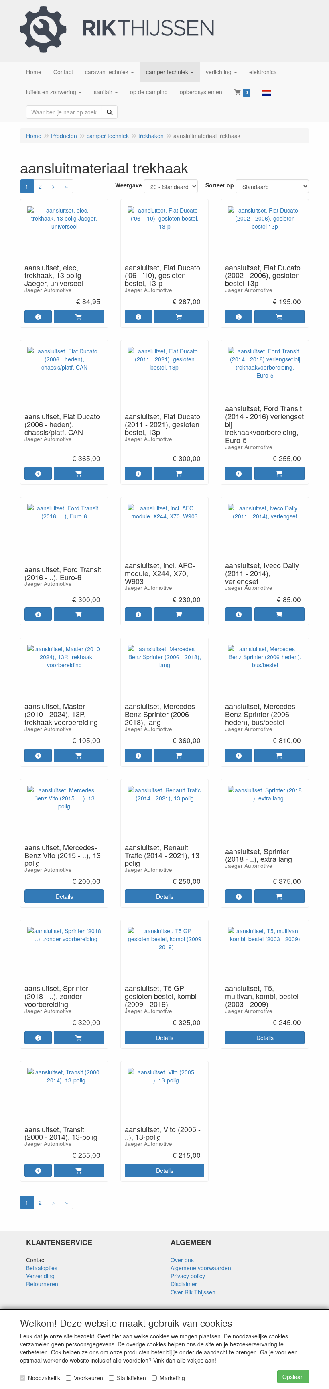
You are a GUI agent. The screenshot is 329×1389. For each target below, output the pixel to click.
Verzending (40, 1276)
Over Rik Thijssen (193, 1292)
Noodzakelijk (44, 1378)
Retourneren (42, 1284)
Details (64, 896)
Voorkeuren (88, 1378)
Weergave (128, 185)
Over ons (182, 1260)
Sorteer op (219, 185)
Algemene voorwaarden (201, 1268)
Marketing (172, 1378)
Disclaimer (184, 1284)
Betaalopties (41, 1268)
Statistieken (131, 1378)
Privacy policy (188, 1276)
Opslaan (293, 1377)
